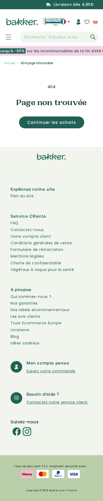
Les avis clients (25, 316)
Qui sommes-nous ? (31, 296)
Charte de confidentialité (36, 263)
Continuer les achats (51, 122)
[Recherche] (93, 37)
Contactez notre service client (57, 402)
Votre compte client (31, 236)
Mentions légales (27, 256)
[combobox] (59, 37)
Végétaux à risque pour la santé (42, 269)
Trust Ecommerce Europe (36, 323)
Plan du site (22, 196)
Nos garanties (24, 303)
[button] (5, 37)
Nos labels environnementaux (40, 309)
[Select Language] (65, 23)
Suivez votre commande (51, 371)
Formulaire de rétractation (37, 249)
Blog (15, 336)
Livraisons (20, 330)
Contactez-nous (27, 229)
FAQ (14, 223)
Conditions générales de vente (41, 243)
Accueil (9, 63)
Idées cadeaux (25, 343)
